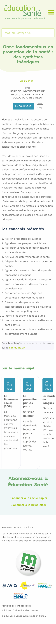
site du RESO (17, 347)
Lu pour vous (23, 106)
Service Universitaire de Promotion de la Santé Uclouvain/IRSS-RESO (27, 94)
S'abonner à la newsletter (28, 504)
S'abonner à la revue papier (28, 498)
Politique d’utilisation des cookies (20, 610)
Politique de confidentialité (16, 605)
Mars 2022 (26, 81)
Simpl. (42, 616)
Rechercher (48, 32)
